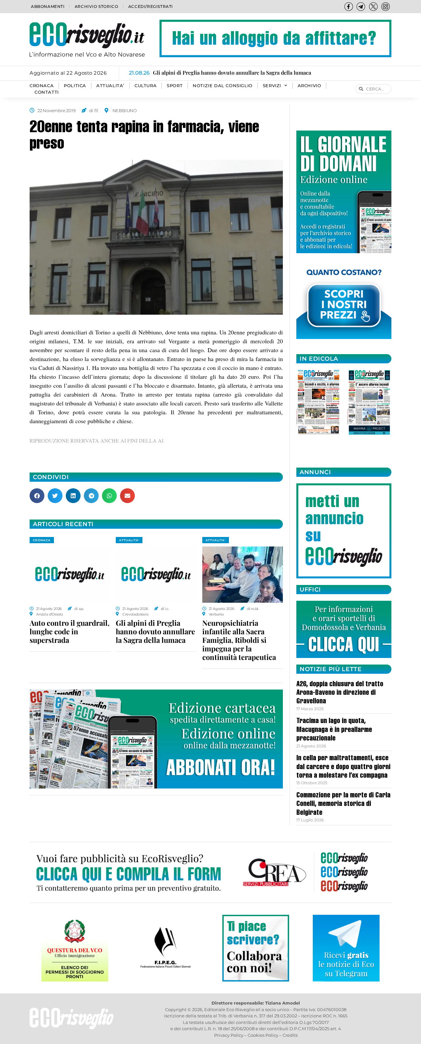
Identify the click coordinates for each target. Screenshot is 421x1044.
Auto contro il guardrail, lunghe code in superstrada (70, 631)
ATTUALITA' (129, 540)
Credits (290, 1035)
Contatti (47, 92)
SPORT (175, 85)
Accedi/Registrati (150, 6)
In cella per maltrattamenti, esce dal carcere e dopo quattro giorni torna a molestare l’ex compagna (343, 767)
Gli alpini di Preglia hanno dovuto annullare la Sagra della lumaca (155, 631)
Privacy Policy (228, 1035)
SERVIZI (272, 85)
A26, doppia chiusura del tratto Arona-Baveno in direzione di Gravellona (339, 693)
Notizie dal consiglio (223, 85)
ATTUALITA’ (110, 85)
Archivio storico (96, 6)
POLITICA (75, 85)
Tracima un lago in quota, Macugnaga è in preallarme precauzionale (334, 730)
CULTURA (146, 85)
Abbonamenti (48, 6)
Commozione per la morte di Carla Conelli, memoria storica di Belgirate (343, 804)
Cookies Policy (263, 1035)
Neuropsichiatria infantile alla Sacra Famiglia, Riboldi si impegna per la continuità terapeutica (239, 640)
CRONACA (42, 85)
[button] (37, 495)
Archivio (309, 85)
